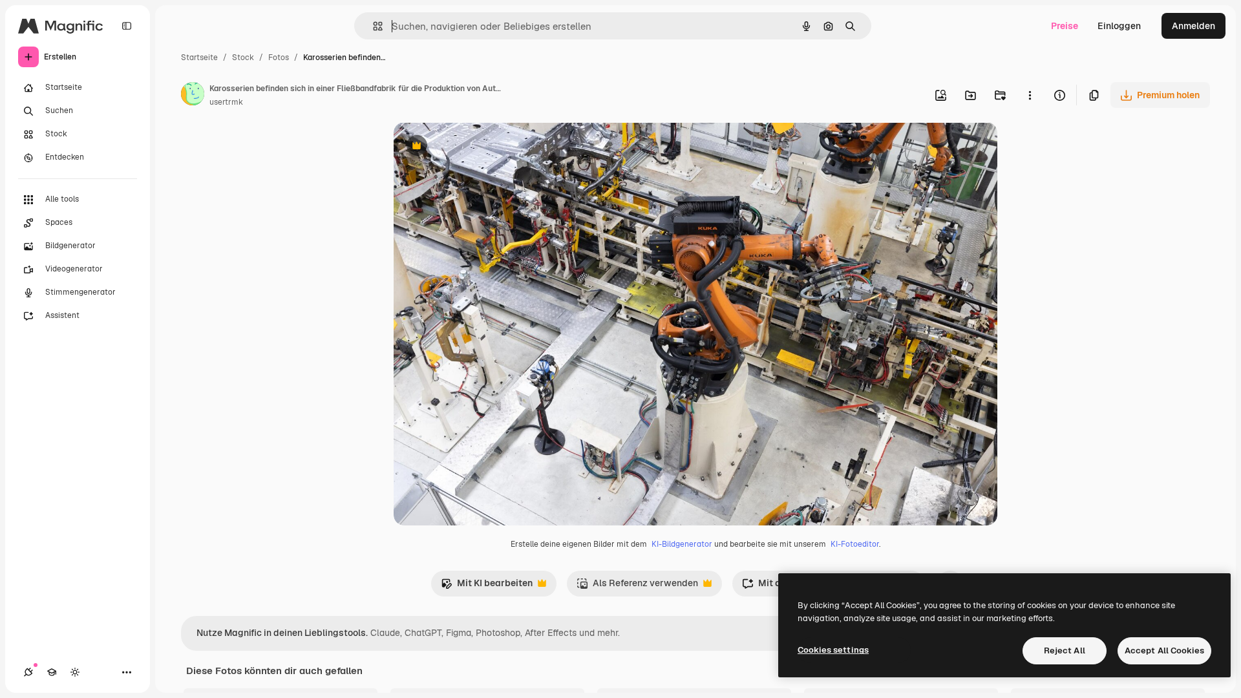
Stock (243, 57)
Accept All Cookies (1164, 650)
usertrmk (226, 102)
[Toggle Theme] (75, 672)
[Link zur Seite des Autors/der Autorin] (192, 95)
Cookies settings (833, 649)
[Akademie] (51, 672)
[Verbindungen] (28, 672)
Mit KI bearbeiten (487, 586)
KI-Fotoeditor (855, 544)
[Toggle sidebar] (126, 26)
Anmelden (1193, 26)
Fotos (278, 57)
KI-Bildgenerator (682, 544)
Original (476, 147)
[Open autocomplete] (372, 26)
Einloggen (1119, 26)
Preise (1064, 26)
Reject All (1064, 650)
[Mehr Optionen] (1030, 95)
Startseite (199, 57)
